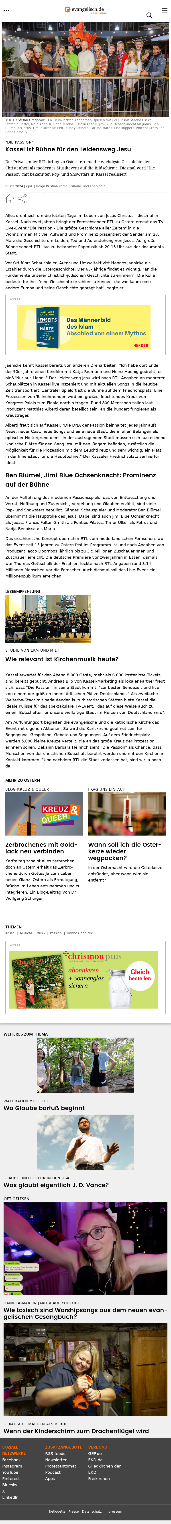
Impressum (113, 1511)
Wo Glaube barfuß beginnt (44, 1108)
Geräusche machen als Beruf (35, 1424)
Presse (74, 1511)
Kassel (10, 933)
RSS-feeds (55, 1453)
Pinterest (11, 1478)
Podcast (53, 1472)
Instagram (12, 1466)
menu (6, 10)
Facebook (11, 1459)
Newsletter (56, 1459)
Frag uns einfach (107, 789)
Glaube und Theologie (88, 186)
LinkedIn (10, 1497)
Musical (26, 933)
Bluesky (9, 1484)
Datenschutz (92, 1511)
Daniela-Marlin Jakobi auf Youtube (42, 1303)
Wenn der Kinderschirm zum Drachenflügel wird (76, 1431)
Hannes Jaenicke (80, 933)
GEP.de (95, 1453)
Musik (41, 933)
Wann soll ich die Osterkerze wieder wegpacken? (124, 851)
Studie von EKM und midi (32, 650)
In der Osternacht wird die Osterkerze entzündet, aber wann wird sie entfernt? (125, 873)
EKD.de (95, 1459)
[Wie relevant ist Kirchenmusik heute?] (85, 619)
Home (9, 198)
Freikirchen (99, 1478)
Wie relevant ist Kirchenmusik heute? (62, 659)
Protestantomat (60, 1466)
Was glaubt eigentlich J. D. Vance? (56, 1185)
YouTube (10, 1472)
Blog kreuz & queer (27, 789)
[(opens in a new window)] (84, 327)
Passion (56, 933)
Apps (50, 1478)
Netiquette (57, 1511)
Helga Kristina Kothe (52, 186)
